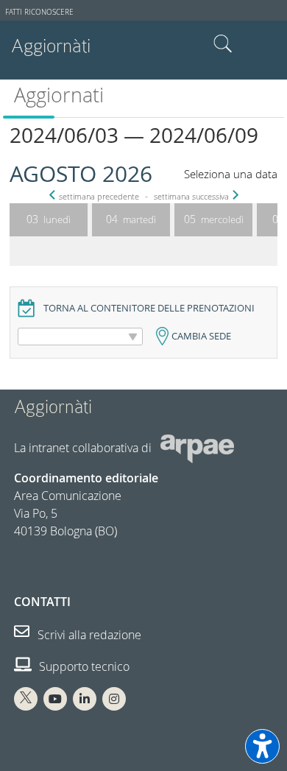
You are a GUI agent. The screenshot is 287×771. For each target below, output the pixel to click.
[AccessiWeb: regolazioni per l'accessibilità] (262, 746)
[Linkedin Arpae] (84, 699)
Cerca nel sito (223, 44)
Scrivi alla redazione (88, 635)
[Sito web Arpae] (197, 448)
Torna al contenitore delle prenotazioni (149, 308)
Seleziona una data (230, 173)
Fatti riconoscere (39, 12)
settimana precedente (99, 196)
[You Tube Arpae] (55, 699)
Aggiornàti (51, 46)
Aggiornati (59, 95)
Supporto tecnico (83, 666)
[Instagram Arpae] (114, 699)
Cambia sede (201, 336)
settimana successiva (191, 196)
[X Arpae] (26, 699)
